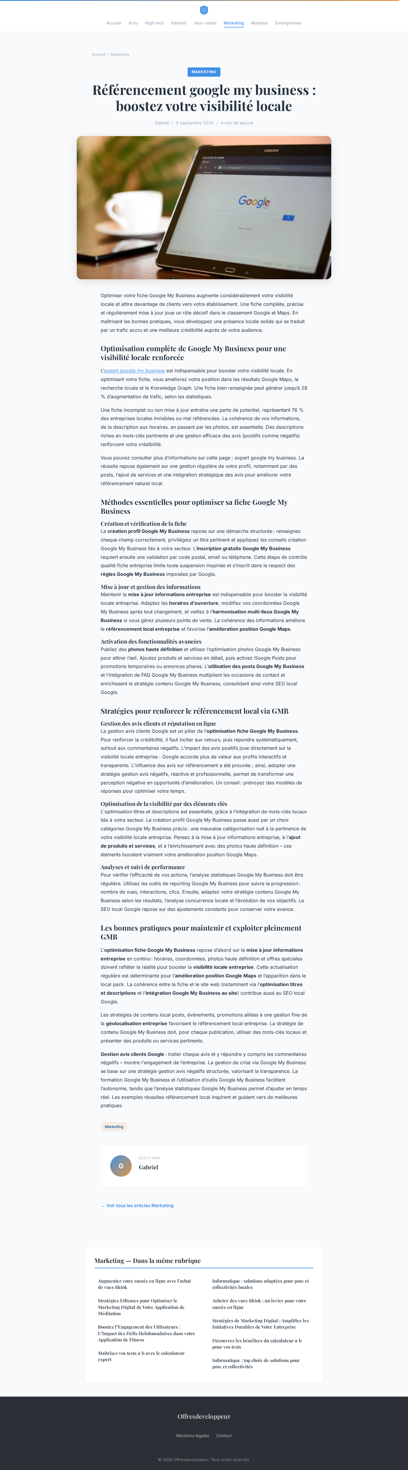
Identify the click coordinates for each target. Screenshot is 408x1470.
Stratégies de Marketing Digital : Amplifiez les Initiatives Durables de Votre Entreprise (260, 1324)
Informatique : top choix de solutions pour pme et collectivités (256, 1363)
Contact (224, 1435)
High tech (154, 22)
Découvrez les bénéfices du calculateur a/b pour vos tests (257, 1344)
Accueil (113, 22)
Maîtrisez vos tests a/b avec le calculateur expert (141, 1356)
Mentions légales (192, 1435)
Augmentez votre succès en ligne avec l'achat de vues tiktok (144, 1284)
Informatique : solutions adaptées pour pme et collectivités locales (260, 1284)
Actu (133, 22)
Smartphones (288, 22)
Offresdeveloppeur (204, 1416)
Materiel (259, 22)
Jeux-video (205, 22)
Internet (178, 22)
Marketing (234, 22)
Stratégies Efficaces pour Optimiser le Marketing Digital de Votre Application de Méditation (141, 1307)
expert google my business (134, 371)
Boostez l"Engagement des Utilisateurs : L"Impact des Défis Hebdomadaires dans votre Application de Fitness (146, 1333)
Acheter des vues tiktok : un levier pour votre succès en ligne (259, 1304)
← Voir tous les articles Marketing (137, 1205)
